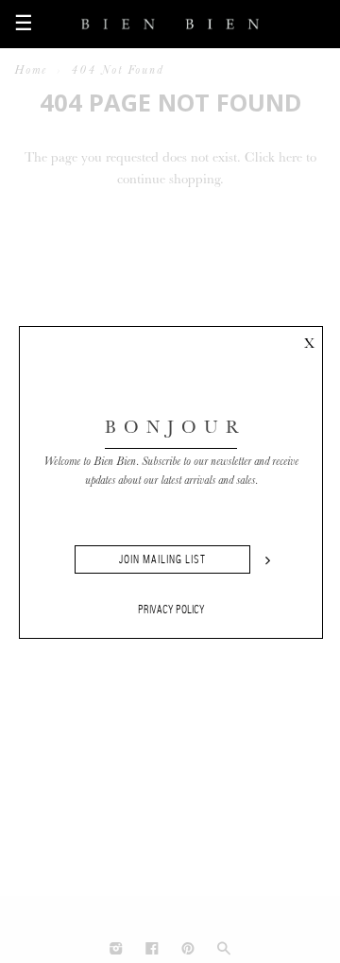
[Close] (309, 340)
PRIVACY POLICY (171, 609)
